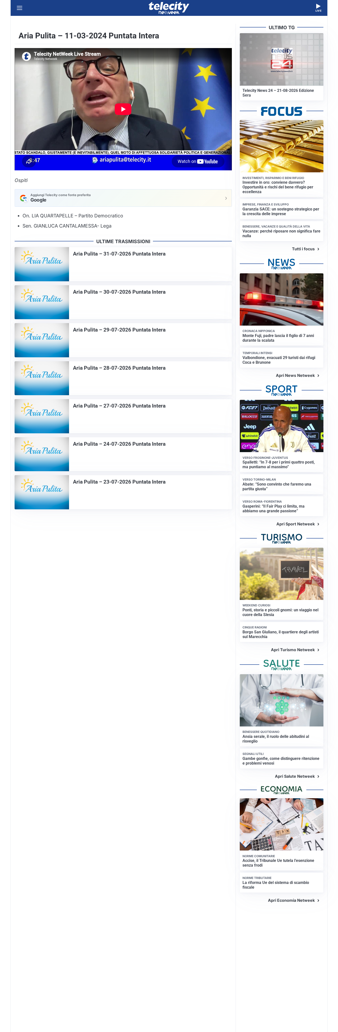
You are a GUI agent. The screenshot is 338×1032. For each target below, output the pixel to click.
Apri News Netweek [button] (295, 375)
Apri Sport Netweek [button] (295, 523)
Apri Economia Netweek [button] (291, 900)
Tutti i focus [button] (303, 248)
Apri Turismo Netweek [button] (293, 649)
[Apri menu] (19, 8)
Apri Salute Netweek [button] (295, 776)
